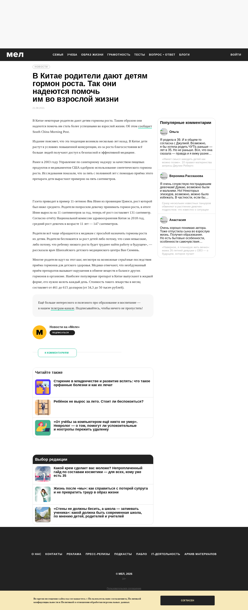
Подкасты (123, 554)
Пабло (141, 554)
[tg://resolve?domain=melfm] (92, 539)
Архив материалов (200, 554)
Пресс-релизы (98, 554)
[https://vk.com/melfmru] (113, 539)
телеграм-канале (62, 308)
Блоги (184, 54)
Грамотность (118, 54)
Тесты (139, 54)
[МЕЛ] (15, 54)
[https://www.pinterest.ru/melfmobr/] (135, 539)
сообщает (145, 126)
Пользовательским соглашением (107, 598)
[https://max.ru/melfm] (156, 539)
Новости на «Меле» (65, 327)
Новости (41, 66)
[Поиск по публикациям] (223, 55)
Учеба (72, 54)
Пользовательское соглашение (124, 588)
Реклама (74, 554)
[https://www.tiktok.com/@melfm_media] (124, 539)
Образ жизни (92, 54)
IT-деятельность (165, 554)
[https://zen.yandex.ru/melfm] (103, 539)
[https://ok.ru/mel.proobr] (145, 539)
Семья (58, 54)
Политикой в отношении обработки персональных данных (95, 602)
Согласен (187, 600)
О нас (36, 554)
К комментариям (57, 352)
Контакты (53, 554)
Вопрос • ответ (162, 54)
